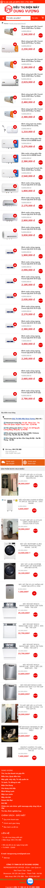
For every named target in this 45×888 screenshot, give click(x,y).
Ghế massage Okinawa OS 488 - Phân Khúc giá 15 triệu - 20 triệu (31, 728)
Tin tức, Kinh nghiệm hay (11, 811)
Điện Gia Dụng (7, 785)
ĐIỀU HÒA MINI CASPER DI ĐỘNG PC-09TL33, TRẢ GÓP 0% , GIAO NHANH (31, 501)
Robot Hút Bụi (7, 800)
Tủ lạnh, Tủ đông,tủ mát (10, 782)
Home (6, 23)
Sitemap (7, 858)
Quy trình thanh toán (11, 819)
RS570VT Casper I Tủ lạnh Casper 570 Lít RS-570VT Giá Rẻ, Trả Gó (31, 748)
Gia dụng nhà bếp (8, 788)
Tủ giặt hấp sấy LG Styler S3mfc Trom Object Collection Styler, (31, 521)
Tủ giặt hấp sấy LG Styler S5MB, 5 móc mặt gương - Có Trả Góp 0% (31, 707)
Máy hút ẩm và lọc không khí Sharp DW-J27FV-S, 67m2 (31, 585)
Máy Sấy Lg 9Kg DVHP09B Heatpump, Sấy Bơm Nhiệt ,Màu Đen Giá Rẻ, (31, 565)
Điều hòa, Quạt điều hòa (11, 776)
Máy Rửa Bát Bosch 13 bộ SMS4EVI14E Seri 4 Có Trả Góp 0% (31, 686)
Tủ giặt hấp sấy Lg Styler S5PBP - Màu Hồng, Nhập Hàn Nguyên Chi (31, 476)
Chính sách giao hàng (12, 823)
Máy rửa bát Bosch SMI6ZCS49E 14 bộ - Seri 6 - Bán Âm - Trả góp (31, 626)
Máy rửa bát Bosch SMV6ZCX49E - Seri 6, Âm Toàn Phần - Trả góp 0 (31, 646)
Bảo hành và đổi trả (11, 827)
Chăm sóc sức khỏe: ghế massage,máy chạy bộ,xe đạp (21, 807)
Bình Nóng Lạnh (7, 791)
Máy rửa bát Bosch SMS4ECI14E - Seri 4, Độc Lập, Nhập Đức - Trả (31, 666)
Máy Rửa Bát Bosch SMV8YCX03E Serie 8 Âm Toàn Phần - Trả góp (31, 605)
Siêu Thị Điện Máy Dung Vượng (23, 419)
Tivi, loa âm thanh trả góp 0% (12, 773)
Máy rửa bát (6, 797)
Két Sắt (4, 803)
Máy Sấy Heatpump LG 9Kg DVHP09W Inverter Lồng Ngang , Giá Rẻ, (31, 545)
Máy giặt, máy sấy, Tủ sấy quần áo (14, 779)
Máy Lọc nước (7, 794)
